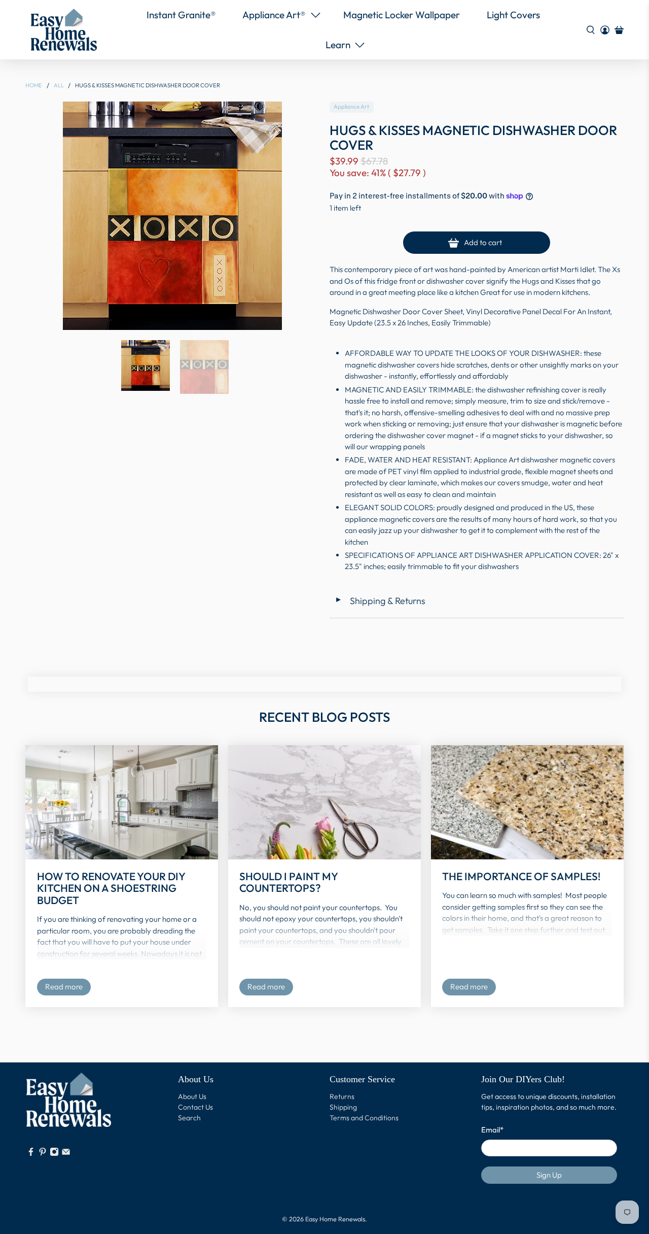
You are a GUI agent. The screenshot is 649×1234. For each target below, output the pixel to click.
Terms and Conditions (364, 1117)
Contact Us (195, 1107)
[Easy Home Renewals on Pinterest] (42, 1153)
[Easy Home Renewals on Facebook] (30, 1153)
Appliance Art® (274, 15)
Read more (64, 986)
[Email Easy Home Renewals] (65, 1153)
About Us (192, 1096)
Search (189, 1117)
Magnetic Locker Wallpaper (401, 15)
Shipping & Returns (380, 601)
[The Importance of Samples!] (527, 802)
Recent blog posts (324, 717)
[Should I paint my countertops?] (324, 802)
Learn (338, 45)
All (59, 85)
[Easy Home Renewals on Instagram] (54, 1153)
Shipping (343, 1107)
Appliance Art (351, 106)
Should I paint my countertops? (288, 882)
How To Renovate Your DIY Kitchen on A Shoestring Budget (111, 888)
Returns (342, 1096)
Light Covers (513, 15)
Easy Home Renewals (335, 1219)
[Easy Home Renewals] (64, 30)
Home (33, 85)
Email (492, 1130)
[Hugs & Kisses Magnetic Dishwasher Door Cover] (172, 216)
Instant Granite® (181, 15)
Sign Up (549, 1175)
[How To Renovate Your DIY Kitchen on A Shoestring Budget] (121, 802)
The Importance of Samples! (521, 876)
